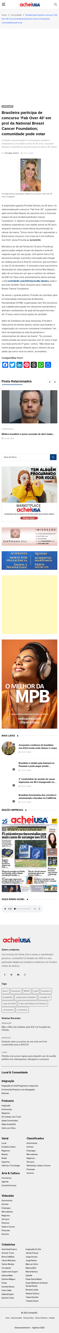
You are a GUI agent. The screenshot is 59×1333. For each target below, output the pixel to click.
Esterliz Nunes (8, 1287)
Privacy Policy (28, 1318)
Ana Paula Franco (9, 1249)
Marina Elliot (31, 1268)
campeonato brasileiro (26, 997)
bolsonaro (16, 991)
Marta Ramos (32, 1272)
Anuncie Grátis (16, 1318)
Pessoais (31, 1169)
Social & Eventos (9, 1185)
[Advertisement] (29, 59)
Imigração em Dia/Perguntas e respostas (20, 1086)
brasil (35, 991)
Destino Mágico (8, 1279)
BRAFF (27, 991)
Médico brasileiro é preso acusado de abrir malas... (28, 434)
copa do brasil (9, 1003)
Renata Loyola (32, 1290)
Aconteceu (6, 1178)
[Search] (55, 4)
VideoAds (8, 1195)
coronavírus (22, 1010)
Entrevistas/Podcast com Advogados (18, 1090)
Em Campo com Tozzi (11, 1117)
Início (8, 1318)
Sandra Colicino (32, 1293)
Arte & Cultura (11, 1173)
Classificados (35, 1138)
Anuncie (30, 1173)
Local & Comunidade (15, 1072)
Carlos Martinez (9, 1260)
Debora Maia (7, 1275)
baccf (5, 991)
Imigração (7, 1023)
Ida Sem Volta (8, 1298)
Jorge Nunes (31, 1260)
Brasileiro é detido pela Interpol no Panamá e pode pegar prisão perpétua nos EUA (36, 766)
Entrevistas (7, 1109)
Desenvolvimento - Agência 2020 (29, 1327)
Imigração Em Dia (33, 1249)
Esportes (6, 1162)
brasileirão (7, 997)
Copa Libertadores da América (33, 1003)
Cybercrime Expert (10, 1272)
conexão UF (44, 997)
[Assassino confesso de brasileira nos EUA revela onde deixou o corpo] (8, 748)
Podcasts (8, 1100)
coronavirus (8, 1010)
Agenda (5, 1182)
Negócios (6, 1038)
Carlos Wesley (8, 1264)
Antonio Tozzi (8, 1253)
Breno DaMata (8, 1257)
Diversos (5, 1223)
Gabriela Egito (8, 1294)
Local (4, 1052)
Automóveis (32, 1143)
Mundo (5, 1154)
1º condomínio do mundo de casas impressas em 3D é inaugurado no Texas (37, 782)
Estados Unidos (9, 1147)
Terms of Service (41, 1318)
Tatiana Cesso (11, 153)
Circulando (6, 1268)
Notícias (5, 1093)
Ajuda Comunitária (10, 1121)
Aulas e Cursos (8, 1227)
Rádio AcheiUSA (9, 1124)
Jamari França (32, 1253)
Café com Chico (9, 1128)
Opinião (29, 1275)
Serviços (30, 1162)
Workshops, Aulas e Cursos (38, 1165)
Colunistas (8, 1244)
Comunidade (16, 15)
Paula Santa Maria (34, 1279)
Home (4, 15)
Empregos (31, 1151)
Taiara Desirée (32, 1297)
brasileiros (46, 991)
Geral (5, 1138)
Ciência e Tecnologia (11, 1165)
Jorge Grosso (31, 1257)
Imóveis (30, 1147)
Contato (52, 1318)
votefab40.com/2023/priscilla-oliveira (28, 281)
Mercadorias (32, 1154)
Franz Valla (6, 1290)
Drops (4, 1283)
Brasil (4, 1158)
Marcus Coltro (32, 1264)
